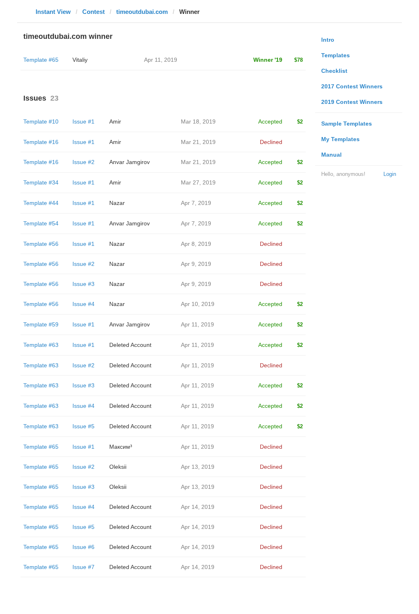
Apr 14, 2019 (197, 507)
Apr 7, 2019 (196, 203)
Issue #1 (83, 121)
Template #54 (41, 223)
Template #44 (41, 203)
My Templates (340, 139)
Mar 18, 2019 (198, 121)
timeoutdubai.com (142, 11)
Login (389, 174)
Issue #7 (83, 567)
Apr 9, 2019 (196, 264)
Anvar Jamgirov (129, 162)
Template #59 (41, 324)
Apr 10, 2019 (197, 304)
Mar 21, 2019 (198, 142)
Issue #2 (83, 162)
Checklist (334, 70)
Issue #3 (83, 284)
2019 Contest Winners (352, 102)
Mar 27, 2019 (198, 182)
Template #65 (41, 59)
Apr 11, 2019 (197, 324)
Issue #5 (83, 426)
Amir (115, 121)
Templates (335, 55)
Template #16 (41, 142)
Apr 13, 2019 (197, 466)
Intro (327, 39)
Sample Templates (346, 123)
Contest (93, 11)
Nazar (117, 203)
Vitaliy (80, 59)
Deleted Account (130, 345)
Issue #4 (83, 304)
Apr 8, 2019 (196, 244)
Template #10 (41, 121)
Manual (331, 154)
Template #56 (41, 244)
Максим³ (120, 446)
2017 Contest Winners (352, 86)
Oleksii (117, 466)
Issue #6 (83, 547)
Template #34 (41, 182)
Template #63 (41, 345)
